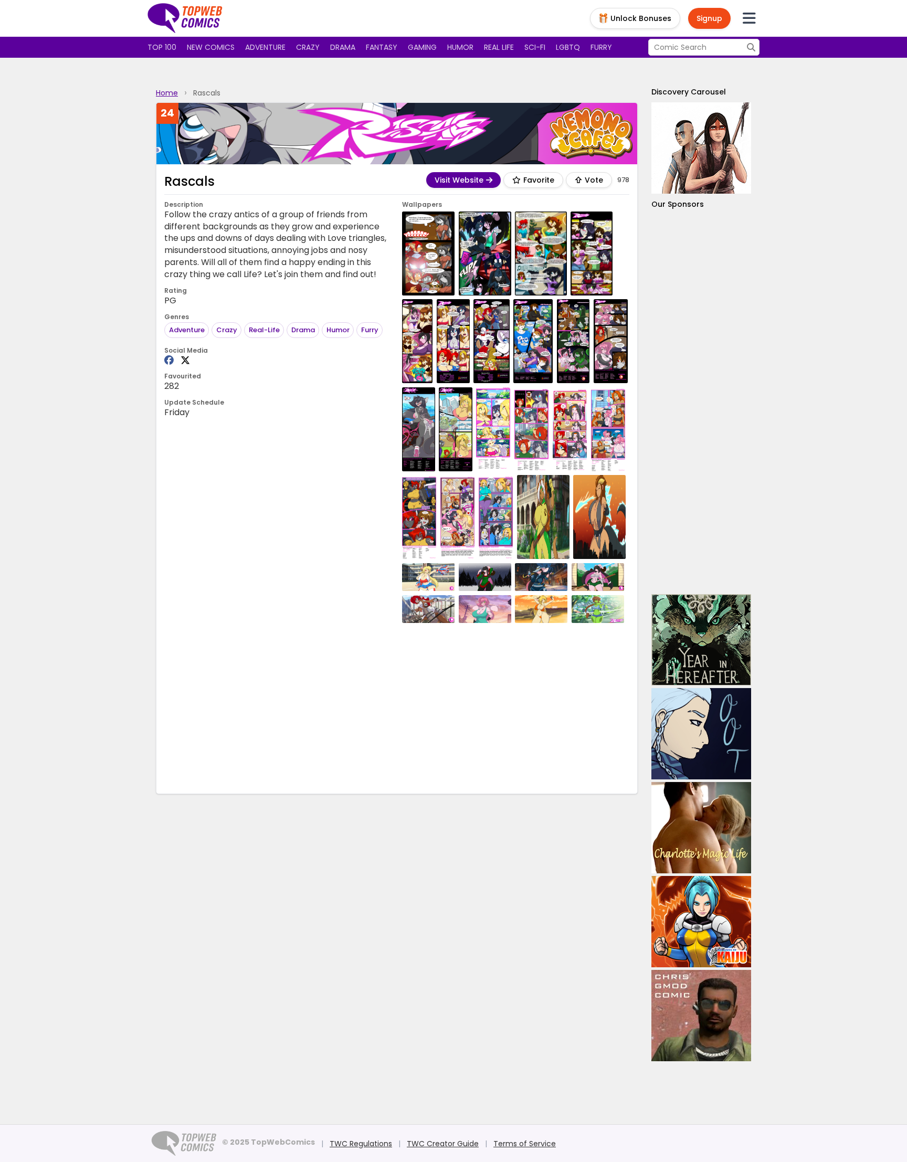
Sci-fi (534, 47)
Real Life (499, 47)
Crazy (308, 47)
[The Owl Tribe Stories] (701, 148)
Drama (342, 47)
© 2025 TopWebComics (268, 1142)
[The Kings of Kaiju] (701, 921)
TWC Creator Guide (443, 1143)
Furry (601, 47)
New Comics (211, 47)
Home (167, 93)
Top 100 (161, 47)
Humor (460, 47)
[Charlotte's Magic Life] (701, 827)
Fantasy (381, 47)
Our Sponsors (677, 204)
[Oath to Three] (701, 733)
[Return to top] (185, 18)
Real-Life (264, 330)
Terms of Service (524, 1143)
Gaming (422, 47)
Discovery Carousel (688, 92)
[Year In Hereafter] (701, 639)
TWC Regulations (361, 1143)
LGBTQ (568, 47)
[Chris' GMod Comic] (701, 1015)
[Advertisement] (397, 706)
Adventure (265, 47)
